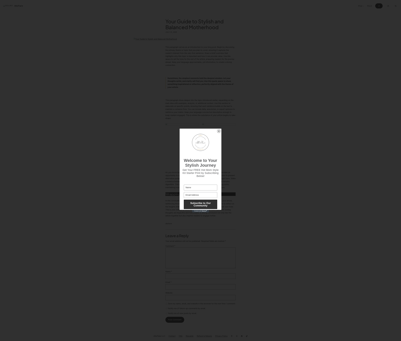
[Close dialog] (219, 131)
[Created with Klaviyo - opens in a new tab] (200, 211)
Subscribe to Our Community (200, 204)
